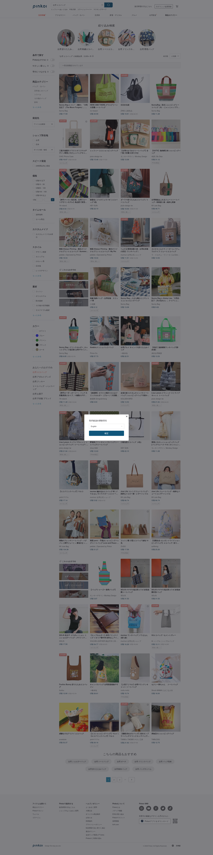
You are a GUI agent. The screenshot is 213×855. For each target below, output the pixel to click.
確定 (106, 433)
